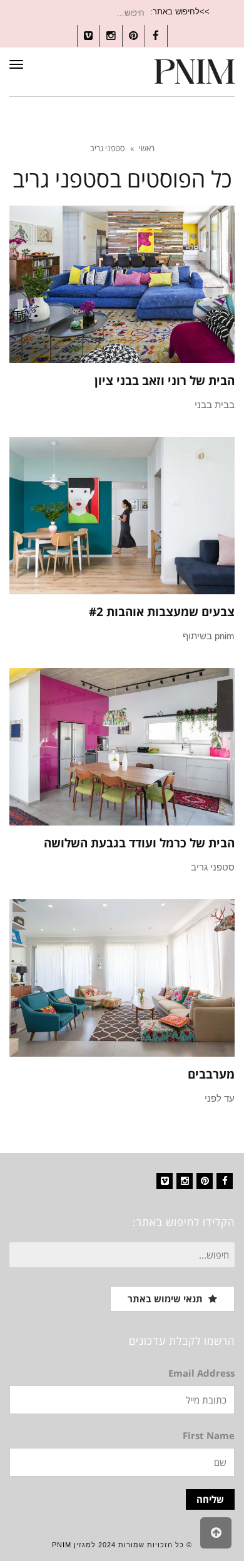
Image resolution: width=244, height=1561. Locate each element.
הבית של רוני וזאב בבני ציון (164, 380)
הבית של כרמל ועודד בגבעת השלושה (139, 843)
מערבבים (211, 1074)
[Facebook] (224, 1181)
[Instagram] (184, 1181)
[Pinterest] (204, 1181)
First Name (209, 1435)
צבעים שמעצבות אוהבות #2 (162, 612)
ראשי (147, 148)
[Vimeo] (164, 1181)
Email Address (201, 1373)
